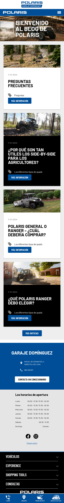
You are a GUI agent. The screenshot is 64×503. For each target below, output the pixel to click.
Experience (13, 465)
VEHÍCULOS (12, 456)
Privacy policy (32, 443)
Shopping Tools (16, 475)
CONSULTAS (13, 484)
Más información (19, 100)
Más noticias (32, 333)
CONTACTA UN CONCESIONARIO (32, 379)
